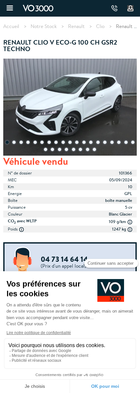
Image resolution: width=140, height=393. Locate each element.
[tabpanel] (70, 108)
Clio (100, 26)
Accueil (11, 26)
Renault (76, 26)
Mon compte (130, 8)
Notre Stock (44, 26)
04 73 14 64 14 (114, 8)
